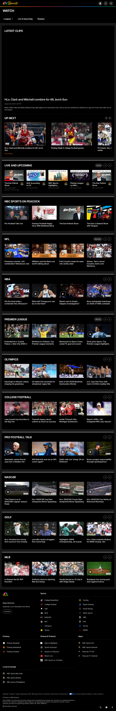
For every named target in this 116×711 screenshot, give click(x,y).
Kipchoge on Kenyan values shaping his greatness (17, 383)
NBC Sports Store (37, 694)
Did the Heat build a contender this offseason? (16, 302)
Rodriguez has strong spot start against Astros (98, 580)
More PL (98, 319)
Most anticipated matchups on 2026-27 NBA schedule (99, 302)
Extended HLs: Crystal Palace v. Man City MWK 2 (16, 342)
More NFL (98, 239)
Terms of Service (98, 694)
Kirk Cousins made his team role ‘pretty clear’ (71, 262)
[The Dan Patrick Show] (14, 175)
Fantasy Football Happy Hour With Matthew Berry (43, 224)
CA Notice (89, 694)
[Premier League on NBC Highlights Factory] (80, 175)
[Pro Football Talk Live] (17, 213)
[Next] (110, 118)
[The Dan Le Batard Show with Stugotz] (99, 213)
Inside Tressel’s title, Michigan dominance (68, 420)
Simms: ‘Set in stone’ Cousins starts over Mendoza (96, 263)
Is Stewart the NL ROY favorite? (14, 580)
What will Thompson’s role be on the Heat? (43, 302)
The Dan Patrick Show (11, 184)
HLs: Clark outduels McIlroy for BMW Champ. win (99, 540)
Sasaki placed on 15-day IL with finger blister (70, 580)
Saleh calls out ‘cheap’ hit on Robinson (71, 460)
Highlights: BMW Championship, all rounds (70, 540)
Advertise (5, 694)
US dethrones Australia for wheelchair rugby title (43, 383)
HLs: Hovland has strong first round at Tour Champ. (16, 540)
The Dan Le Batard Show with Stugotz (97, 224)
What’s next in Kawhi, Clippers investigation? (69, 302)
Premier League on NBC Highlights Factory (76, 184)
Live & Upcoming (25, 19)
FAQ (29, 694)
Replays (40, 19)
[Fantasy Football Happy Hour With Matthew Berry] (44, 213)
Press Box (47, 694)
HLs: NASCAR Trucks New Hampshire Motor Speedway (71, 500)
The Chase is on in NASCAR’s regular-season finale (16, 501)
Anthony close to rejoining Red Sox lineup (43, 580)
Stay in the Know (8, 603)
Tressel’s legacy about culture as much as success (44, 420)
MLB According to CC (33, 184)
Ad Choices (54, 694)
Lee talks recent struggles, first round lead (43, 540)
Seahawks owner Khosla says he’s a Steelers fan (15, 460)
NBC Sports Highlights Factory (53, 184)
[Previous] (106, 118)
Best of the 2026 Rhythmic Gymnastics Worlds (71, 383)
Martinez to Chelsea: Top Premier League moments (43, 342)
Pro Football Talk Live (14, 223)
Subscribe (7, 611)
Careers (12, 694)
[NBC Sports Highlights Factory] (58, 175)
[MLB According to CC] (36, 175)
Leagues (7, 19)
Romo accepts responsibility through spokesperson (99, 460)
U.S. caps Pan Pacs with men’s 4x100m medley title (98, 383)
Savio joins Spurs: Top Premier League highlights (98, 342)
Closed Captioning (21, 694)
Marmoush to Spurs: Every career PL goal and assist (70, 342)
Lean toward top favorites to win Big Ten (17, 420)
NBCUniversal (15, 697)
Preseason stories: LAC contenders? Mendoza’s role (17, 262)
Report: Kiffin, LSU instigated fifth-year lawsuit (99, 420)
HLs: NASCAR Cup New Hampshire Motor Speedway (44, 500)
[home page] (10, 3)
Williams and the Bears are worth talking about (43, 262)
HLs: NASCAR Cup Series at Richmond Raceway (99, 500)
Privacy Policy (63, 694)
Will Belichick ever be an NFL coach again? (44, 460)
